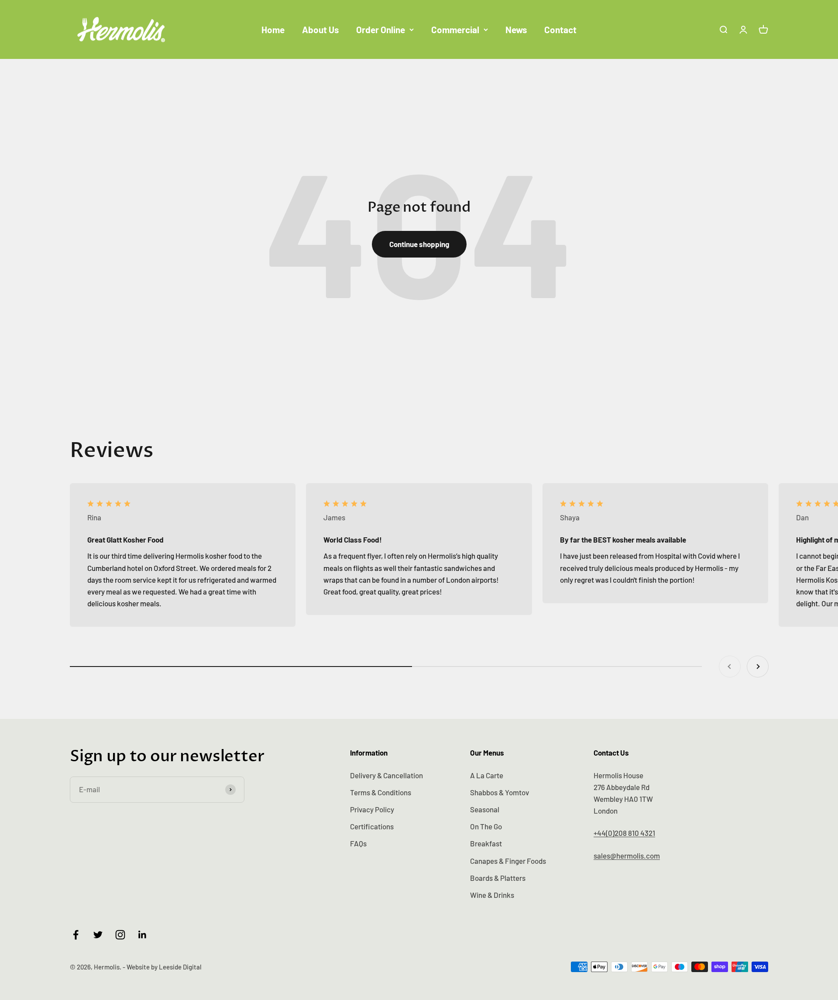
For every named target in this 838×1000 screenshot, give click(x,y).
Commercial (455, 29)
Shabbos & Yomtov (499, 792)
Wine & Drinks (492, 894)
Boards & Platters (497, 877)
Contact (560, 29)
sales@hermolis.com (627, 855)
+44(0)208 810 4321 (624, 832)
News (516, 29)
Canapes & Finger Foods (508, 860)
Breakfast (486, 843)
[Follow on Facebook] (76, 935)
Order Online (380, 29)
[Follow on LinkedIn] (142, 935)
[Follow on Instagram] (120, 935)
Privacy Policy (372, 809)
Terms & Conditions (380, 792)
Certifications (372, 826)
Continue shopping (419, 244)
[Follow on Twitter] (98, 935)
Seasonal (484, 809)
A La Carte (486, 775)
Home (273, 29)
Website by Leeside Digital (164, 967)
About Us (320, 29)
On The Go (486, 826)
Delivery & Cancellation (386, 775)
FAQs (358, 843)
